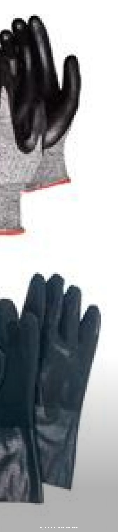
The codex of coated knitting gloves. (58, 528)
